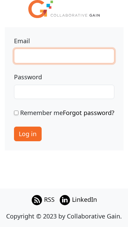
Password (28, 77)
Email (22, 41)
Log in (28, 134)
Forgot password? (88, 113)
